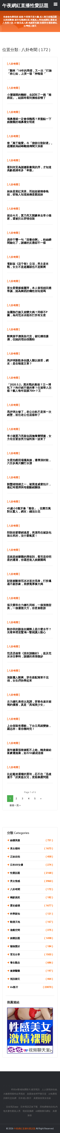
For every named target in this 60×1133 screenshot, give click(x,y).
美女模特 (31, 848)
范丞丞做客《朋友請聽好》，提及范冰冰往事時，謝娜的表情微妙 (29, 655)
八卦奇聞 (13, 63)
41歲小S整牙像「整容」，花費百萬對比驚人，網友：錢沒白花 (29, 510)
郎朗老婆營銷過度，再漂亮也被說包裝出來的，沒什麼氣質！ (29, 534)
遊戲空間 (31, 930)
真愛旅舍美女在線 (42, 1098)
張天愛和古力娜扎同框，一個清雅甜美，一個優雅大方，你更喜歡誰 (29, 606)
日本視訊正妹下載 (29, 1106)
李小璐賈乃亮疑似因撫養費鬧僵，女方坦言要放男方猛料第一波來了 (29, 437)
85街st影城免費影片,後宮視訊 (25, 1089)
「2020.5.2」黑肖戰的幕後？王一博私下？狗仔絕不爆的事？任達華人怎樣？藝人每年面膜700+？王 (29, 387)
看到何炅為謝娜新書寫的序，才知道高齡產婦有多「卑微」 (29, 169)
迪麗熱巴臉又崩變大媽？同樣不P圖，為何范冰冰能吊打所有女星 (27, 313)
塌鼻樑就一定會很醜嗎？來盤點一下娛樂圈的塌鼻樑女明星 (29, 120)
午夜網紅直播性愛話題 (24, 1128)
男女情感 (31, 881)
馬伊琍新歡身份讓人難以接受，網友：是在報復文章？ (28, 362)
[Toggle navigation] (55, 4)
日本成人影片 (24, 1098)
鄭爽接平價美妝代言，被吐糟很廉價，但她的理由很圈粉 (28, 338)
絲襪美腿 (31, 840)
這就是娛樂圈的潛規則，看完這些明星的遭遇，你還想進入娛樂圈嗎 (29, 558)
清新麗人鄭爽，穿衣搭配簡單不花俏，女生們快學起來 (28, 679)
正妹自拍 (31, 856)
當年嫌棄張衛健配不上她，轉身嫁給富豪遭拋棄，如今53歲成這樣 (29, 751)
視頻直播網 (28, 1111)
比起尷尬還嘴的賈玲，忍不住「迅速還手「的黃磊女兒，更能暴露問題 (29, 775)
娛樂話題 (31, 938)
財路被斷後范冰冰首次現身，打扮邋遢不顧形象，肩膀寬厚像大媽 (29, 582)
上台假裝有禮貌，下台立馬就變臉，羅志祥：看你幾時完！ (29, 727)
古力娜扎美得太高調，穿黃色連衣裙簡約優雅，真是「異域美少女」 (29, 703)
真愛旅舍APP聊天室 (36, 1094)
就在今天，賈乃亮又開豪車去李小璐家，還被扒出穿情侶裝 (29, 217)
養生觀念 (31, 962)
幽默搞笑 (31, 897)
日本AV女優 (31, 864)
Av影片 (31, 987)
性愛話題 (31, 872)
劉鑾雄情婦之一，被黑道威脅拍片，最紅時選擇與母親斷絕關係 (29, 486)
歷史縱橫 (31, 905)
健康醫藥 (31, 970)
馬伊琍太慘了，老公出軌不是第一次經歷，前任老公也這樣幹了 (29, 413)
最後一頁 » (15, 805)
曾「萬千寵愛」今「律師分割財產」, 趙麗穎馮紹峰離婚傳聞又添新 (29, 144)
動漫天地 (31, 921)
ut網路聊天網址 (43, 1111)
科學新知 (31, 913)
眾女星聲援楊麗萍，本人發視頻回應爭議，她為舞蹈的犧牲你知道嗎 (29, 289)
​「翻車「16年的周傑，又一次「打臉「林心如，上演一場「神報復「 (29, 72)
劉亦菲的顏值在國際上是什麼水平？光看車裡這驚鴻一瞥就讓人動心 (29, 630)
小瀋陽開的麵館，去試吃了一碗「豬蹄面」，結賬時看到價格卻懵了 (29, 96)
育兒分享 (31, 954)
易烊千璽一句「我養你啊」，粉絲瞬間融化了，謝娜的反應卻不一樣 (29, 241)
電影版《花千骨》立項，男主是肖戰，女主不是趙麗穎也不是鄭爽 (28, 265)
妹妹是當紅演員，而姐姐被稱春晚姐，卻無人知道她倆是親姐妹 (28, 193)
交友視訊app (12, 1106)
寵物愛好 (31, 946)
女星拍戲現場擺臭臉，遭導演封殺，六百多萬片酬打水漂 (29, 461)
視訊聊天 (31, 978)
